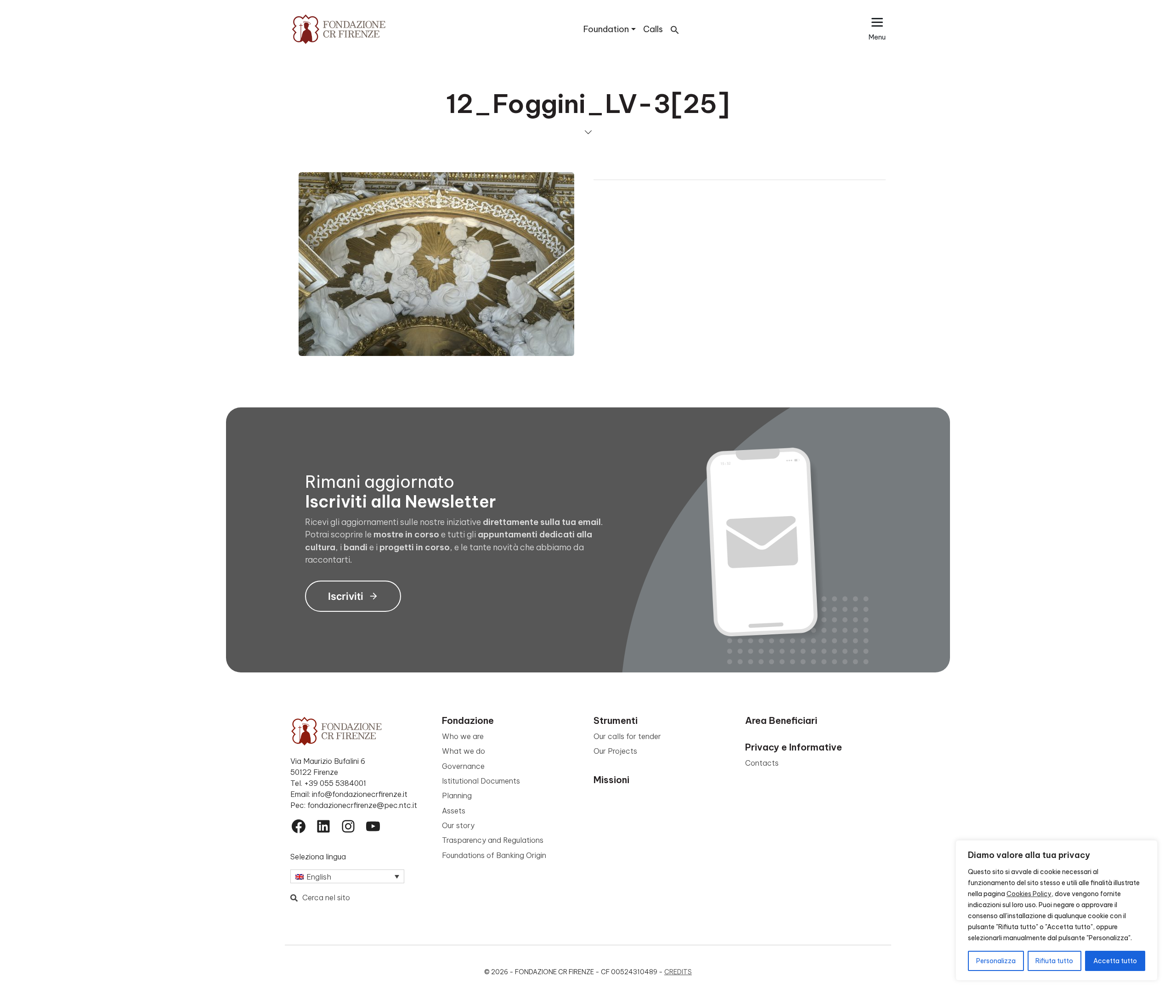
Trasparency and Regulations (492, 840)
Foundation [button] (606, 29)
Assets (453, 810)
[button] (674, 29)
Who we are (463, 736)
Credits (678, 972)
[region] (1057, 910)
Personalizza (996, 961)
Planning (457, 795)
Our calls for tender (627, 736)
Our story (458, 825)
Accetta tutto (1115, 961)
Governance (463, 766)
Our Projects (615, 751)
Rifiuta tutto (1054, 961)
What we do (463, 751)
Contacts (762, 763)
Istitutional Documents (481, 780)
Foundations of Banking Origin (494, 855)
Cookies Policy (1029, 894)
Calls (653, 29)
